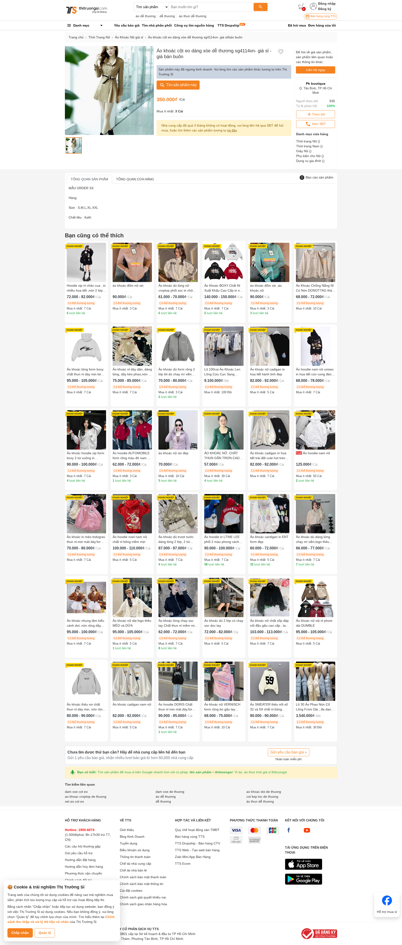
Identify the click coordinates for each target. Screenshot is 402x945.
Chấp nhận (20, 933)
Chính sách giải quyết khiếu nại (143, 897)
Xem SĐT (318, 124)
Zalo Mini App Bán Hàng (193, 857)
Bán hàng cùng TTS (323, 16)
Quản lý (45, 933)
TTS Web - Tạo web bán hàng (197, 850)
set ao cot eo (74, 801)
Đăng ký (324, 9)
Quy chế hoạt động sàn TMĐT (197, 830)
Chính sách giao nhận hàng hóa (143, 904)
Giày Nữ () (304, 151)
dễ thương (167, 16)
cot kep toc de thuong (262, 796)
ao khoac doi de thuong (263, 792)
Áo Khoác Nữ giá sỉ (129, 37)
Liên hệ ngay (315, 70)
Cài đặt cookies (131, 890)
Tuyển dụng (128, 843)
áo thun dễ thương (192, 16)
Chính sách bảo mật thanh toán (143, 877)
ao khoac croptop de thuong (85, 796)
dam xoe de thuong (170, 792)
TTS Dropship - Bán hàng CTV (197, 843)
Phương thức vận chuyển (83, 873)
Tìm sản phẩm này (181, 85)
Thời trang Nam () (309, 146)
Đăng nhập (327, 3)
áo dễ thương (146, 16)
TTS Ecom (183, 863)
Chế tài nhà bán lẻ (133, 870)
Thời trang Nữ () (308, 141)
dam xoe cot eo (76, 792)
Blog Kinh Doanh (132, 836)
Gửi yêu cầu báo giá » (288, 752)
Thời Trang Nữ (99, 37)
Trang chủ (76, 37)
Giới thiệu (127, 830)
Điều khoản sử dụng (135, 850)
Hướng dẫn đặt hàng (80, 860)
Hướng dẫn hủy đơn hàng (84, 866)
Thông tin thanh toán (135, 857)
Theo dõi (318, 114)
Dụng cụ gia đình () (310, 161)
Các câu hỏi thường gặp (82, 846)
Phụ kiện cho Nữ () (310, 156)
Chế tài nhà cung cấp (135, 863)
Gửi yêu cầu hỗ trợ (79, 853)
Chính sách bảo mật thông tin (141, 884)
